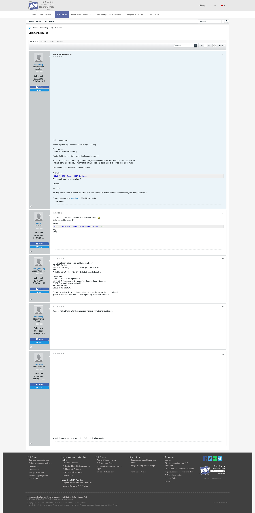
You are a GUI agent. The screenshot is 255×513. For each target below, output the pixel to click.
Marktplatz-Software (36, 473)
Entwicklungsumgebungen (39, 460)
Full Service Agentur (70, 463)
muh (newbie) (39, 269)
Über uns (168, 460)
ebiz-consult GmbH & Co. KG (56, 503)
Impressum (31, 497)
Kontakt (40, 497)
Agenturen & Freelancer (81, 15)
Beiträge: (37, 81)
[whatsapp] (215, 459)
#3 (223, 259)
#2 (223, 213)
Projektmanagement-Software (40, 463)
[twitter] (210, 459)
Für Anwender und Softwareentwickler (179, 469)
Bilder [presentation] (60, 41)
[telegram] (220, 459)
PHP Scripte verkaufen (173, 475)
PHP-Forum (62, 15)
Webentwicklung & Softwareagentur (76, 466)
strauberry (38, 64)
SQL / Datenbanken (57, 28)
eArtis (38, 223)
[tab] (34, 41)
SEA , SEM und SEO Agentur (73, 472)
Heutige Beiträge (35, 21)
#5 (223, 354)
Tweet (40, 90)
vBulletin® (39, 498)
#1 (223, 55)
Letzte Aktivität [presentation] (47, 41)
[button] (214, 5)
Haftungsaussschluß (57, 497)
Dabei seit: (39, 76)
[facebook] (205, 459)
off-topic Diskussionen (105, 472)
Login (204, 5)
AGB (46, 497)
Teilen (40, 87)
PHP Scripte (45, 15)
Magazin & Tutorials (136, 15)
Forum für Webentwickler (106, 460)
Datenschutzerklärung (74, 497)
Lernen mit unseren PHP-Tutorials (75, 486)
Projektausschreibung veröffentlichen (179, 472)
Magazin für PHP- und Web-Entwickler (77, 483)
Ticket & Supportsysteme (38, 476)
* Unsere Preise (171, 478)
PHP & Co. (155, 15)
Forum (35, 28)
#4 (223, 307)
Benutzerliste (49, 21)
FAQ (85, 497)
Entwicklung (44, 28)
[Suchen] (226, 21)
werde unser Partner (138, 472)
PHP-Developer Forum (105, 463)
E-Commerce (34, 466)
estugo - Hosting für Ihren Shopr (143, 466)
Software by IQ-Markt (219, 503)
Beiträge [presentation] (34, 41)
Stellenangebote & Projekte (109, 15)
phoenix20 (38, 364)
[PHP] (41, 5)
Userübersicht (68, 475)
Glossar (168, 481)
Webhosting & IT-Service (72, 469)
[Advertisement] (132, 99)
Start (34, 15)
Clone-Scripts (34, 469)
